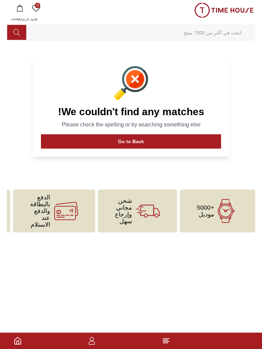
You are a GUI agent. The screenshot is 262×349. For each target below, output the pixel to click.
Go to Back (131, 141)
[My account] (92, 341)
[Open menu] (166, 341)
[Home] (18, 341)
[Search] (16, 32)
